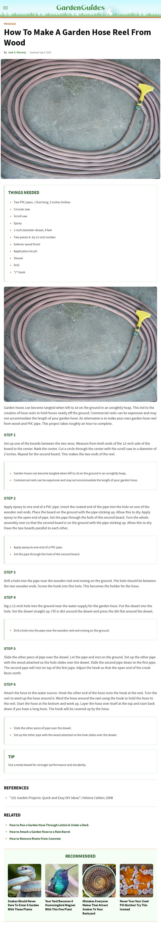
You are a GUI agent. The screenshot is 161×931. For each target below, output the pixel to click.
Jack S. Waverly (17, 52)
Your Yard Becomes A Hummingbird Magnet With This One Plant (60, 905)
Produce (10, 24)
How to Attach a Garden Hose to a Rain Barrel (39, 832)
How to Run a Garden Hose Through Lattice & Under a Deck (49, 825)
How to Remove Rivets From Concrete (35, 839)
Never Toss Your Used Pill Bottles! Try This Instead (134, 905)
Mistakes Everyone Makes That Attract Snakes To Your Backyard (95, 907)
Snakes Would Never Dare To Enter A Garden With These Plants (23, 905)
